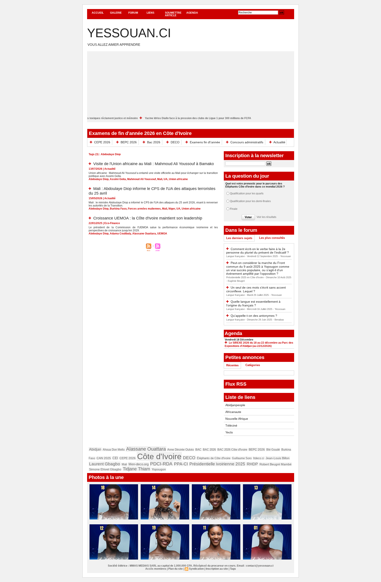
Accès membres (155, 568)
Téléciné (231, 425)
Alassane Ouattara (144, 233)
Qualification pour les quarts (246, 193)
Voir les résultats (266, 217)
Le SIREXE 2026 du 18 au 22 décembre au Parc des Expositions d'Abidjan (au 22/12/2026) (259, 344)
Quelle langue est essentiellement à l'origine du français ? (253, 303)
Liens (150, 12)
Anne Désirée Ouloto (180, 449)
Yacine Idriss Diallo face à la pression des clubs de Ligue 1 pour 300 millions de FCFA (213, 118)
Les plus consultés (272, 237)
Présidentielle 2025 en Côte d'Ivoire (245, 277)
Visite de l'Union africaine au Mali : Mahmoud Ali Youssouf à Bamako (153, 164)
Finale (233, 208)
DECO (175, 142)
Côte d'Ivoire (159, 456)
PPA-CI (181, 464)
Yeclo (229, 432)
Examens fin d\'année (205, 142)
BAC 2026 (209, 449)
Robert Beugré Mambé (275, 464)
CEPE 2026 (102, 142)
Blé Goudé (273, 449)
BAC (198, 449)
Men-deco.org (139, 464)
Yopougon (159, 469)
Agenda (192, 12)
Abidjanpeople (235, 405)
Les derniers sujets (239, 238)
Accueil (98, 12)
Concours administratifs (247, 142)
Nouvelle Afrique (236, 418)
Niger (171, 208)
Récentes (232, 365)
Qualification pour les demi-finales (250, 201)
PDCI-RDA (161, 463)
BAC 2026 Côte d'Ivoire (232, 449)
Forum (133, 12)
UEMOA (162, 233)
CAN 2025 (104, 458)
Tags (233, 568)
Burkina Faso (118, 208)
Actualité (279, 142)
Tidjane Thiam (136, 468)
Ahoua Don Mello (114, 449)
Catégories (252, 365)
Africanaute (233, 412)
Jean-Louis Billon (277, 458)
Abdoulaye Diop (98, 179)
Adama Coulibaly (120, 233)
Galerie (116, 12)
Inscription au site (217, 568)
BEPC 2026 (129, 142)
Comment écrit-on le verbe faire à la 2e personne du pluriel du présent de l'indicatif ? (257, 250)
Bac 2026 (153, 142)
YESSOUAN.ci (129, 33)
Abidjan (95, 449)
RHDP (252, 464)
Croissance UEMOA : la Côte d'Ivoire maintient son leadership (147, 218)
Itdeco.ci (258, 458)
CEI (115, 458)
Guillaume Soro (242, 458)
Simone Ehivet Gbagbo (105, 469)
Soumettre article (173, 14)
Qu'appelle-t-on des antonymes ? (254, 315)
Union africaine (178, 179)
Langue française (235, 256)
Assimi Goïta (118, 179)
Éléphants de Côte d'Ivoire (213, 458)
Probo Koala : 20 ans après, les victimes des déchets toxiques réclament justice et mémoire (95, 118)
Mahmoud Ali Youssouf (141, 179)
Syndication (196, 568)
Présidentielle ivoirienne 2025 (217, 464)
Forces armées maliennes (144, 208)
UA (166, 179)
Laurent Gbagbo (104, 464)
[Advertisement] (190, 82)
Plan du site (175, 568)
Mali (159, 179)
